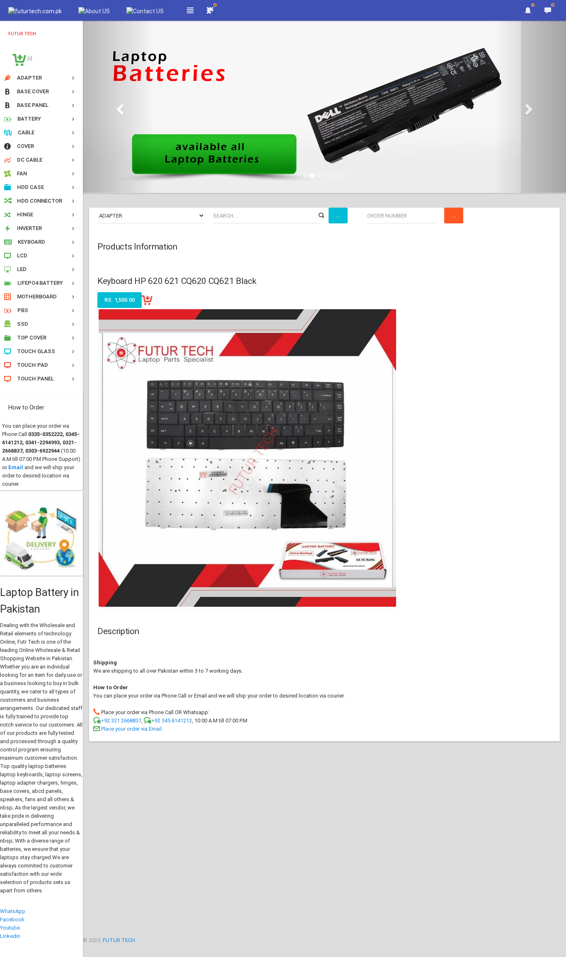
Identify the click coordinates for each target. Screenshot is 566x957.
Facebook (12, 919)
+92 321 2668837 (121, 720)
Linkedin (10, 936)
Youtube (10, 928)
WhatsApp (12, 911)
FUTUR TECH (119, 940)
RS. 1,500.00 (119, 300)
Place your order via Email (131, 729)
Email (15, 467)
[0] (29, 58)
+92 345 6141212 (171, 720)
